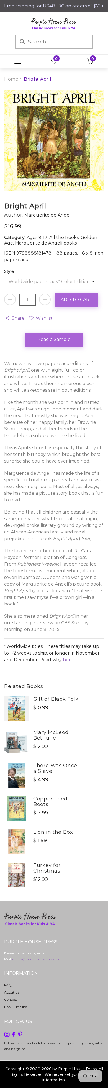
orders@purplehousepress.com (37, 959)
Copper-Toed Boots (50, 801)
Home (11, 79)
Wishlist (44, 318)
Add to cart (76, 299)
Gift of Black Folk (56, 699)
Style (9, 271)
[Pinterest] (20, 1033)
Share (18, 318)
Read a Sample (54, 339)
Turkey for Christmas (46, 868)
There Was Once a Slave (55, 768)
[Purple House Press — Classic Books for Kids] (54, 23)
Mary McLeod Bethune (51, 735)
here (68, 659)
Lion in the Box (53, 832)
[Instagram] (7, 1033)
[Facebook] (13, 1033)
